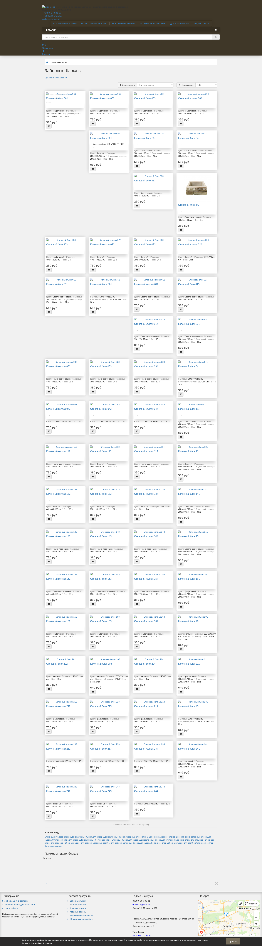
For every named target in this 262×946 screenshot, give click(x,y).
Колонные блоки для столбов (188, 840)
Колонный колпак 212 (58, 706)
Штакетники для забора (81, 919)
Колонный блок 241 (189, 748)
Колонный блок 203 (101, 663)
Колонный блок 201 (189, 621)
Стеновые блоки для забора (126, 840)
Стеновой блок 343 (189, 204)
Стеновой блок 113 (100, 451)
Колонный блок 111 (189, 408)
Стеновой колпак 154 (146, 578)
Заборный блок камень (136, 837)
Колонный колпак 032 (58, 366)
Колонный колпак (53, 846)
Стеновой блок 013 (189, 284)
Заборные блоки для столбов (181, 843)
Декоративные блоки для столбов (156, 840)
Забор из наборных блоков (162, 837)
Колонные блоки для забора (137, 843)
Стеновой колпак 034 (146, 366)
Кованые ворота (125, 23)
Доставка (203, 23)
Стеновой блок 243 (101, 791)
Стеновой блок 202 (57, 663)
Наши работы (181, 23)
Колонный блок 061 (57, 98)
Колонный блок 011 (57, 284)
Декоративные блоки (114, 837)
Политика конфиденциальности (19, 904)
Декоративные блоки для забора (87, 837)
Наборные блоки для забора (78, 843)
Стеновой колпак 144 (146, 536)
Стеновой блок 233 (101, 748)
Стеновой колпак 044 (146, 408)
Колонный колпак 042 (58, 408)
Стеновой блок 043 (101, 408)
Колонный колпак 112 (58, 451)
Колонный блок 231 (189, 706)
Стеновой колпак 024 (190, 244)
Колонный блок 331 (145, 138)
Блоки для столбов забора (58, 837)
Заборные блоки (66, 23)
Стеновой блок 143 (101, 536)
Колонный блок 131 (189, 451)
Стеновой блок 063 (145, 98)
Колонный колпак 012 (146, 284)
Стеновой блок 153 (101, 578)
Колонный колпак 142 (58, 536)
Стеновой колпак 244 (146, 791)
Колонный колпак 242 (58, 791)
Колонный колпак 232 (58, 748)
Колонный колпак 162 (58, 621)
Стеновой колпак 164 (146, 621)
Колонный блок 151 (189, 536)
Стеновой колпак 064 (190, 98)
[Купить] (49, 126)
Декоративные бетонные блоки (95, 840)
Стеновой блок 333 (145, 180)
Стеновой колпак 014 (146, 324)
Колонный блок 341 (189, 138)
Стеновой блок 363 (57, 244)
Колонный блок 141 (189, 493)
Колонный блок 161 (189, 578)
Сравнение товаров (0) (56, 77)
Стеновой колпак (204, 843)
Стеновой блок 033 (101, 366)
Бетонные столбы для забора (107, 843)
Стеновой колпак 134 (146, 493)
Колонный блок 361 (101, 284)
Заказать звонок (52, 19)
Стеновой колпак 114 (146, 451)
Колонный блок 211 (189, 663)
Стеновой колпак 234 (146, 748)
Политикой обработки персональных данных (146, 940)
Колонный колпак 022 (102, 244)
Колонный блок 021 (101, 138)
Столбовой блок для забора (66, 840)
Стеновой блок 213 (101, 706)
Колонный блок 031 (189, 324)
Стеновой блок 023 (145, 244)
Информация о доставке (16, 901)
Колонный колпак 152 (58, 578)
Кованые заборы (154, 23)
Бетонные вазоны (96, 23)
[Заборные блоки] (46, 861)
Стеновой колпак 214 (146, 706)
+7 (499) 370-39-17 (51, 13)
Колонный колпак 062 (102, 98)
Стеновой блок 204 (145, 663)
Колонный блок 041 (189, 366)
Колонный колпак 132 (58, 493)
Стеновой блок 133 (101, 493)
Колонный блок (158, 843)
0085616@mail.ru (53, 16)
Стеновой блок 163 (101, 621)
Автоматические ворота (81, 915)
